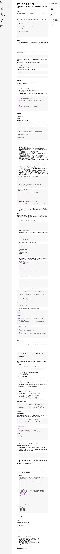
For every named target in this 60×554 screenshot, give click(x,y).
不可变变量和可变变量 (20, 413)
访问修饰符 (19, 530)
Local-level (18, 142)
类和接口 (2, 9)
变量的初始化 (19, 411)
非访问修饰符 (19, 534)
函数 (1, 8)
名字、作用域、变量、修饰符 (5, 6)
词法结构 (2, 3)
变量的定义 (19, 349)
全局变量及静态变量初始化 (21, 441)
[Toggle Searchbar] (17, 1)
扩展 (1, 12)
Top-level (18, 118)
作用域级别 (19, 80)
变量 (18, 341)
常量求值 (2, 21)
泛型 (1, 13)
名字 (18, 11)
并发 (1, 20)
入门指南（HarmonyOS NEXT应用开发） (5, 28)
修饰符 (18, 520)
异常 (1, 16)
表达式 (2, 7)
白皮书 (1, 1)
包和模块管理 (3, 15)
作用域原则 (19, 113)
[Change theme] (15, 1)
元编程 (2, 19)
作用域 (18, 40)
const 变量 (18, 514)
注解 (1, 22)
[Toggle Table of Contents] (14, 1)
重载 (1, 14)
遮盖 (18, 213)
